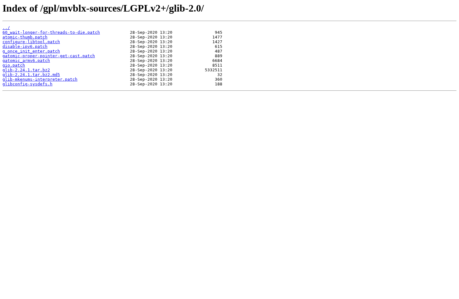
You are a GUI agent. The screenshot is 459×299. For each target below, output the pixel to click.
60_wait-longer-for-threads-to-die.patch (51, 32)
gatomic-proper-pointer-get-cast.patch (48, 55)
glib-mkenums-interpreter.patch (39, 79)
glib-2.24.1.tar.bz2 (26, 70)
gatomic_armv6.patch (26, 60)
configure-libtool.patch (31, 41)
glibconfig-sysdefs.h (27, 84)
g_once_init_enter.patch (31, 51)
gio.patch (13, 65)
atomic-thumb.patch (24, 37)
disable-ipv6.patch (24, 46)
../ (6, 27)
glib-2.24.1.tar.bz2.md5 (31, 74)
